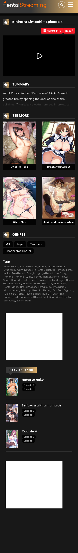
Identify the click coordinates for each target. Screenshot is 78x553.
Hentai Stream (31, 283)
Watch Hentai (63, 297)
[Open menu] (70, 4)
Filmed (60, 269)
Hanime (8, 276)
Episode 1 (29, 389)
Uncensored (11, 297)
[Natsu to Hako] (12, 386)
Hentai (37, 276)
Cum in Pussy (25, 269)
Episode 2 (29, 385)
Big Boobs (41, 266)
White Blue (19, 222)
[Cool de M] (12, 438)
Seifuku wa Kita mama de (41, 405)
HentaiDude (44, 287)
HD (30, 276)
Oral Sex (57, 290)
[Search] (61, 4)
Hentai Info (53, 31)
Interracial (59, 287)
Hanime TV (21, 276)
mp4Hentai (33, 290)
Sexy (55, 293)
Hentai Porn (15, 283)
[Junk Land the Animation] (58, 198)
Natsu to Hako (33, 379)
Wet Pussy (9, 300)
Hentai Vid (60, 283)
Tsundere (36, 244)
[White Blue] (19, 198)
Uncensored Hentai (18, 251)
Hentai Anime (51, 276)
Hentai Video (11, 287)
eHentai (50, 269)
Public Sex (9, 293)
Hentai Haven (38, 280)
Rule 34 (46, 293)
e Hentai (39, 269)
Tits (62, 293)
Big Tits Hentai (56, 266)
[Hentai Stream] (25, 4)
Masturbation (11, 290)
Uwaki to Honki (19, 167)
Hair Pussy (60, 273)
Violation (49, 297)
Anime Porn (26, 266)
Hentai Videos (28, 287)
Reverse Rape (33, 293)
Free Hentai (18, 273)
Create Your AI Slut (58, 167)
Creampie (9, 269)
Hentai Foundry (20, 280)
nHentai (46, 290)
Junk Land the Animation (59, 222)
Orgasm (68, 290)
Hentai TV (47, 283)
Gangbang (33, 273)
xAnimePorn (24, 300)
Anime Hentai (10, 266)
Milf (8, 244)
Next (68, 31)
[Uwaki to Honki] (19, 142)
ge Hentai (47, 273)
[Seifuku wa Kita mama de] (12, 412)
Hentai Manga (56, 280)
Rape (20, 244)
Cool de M (29, 431)
